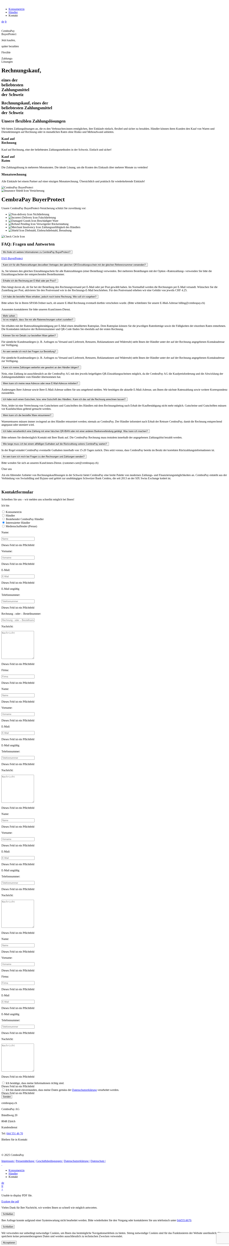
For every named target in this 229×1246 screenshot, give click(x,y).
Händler (13, 12)
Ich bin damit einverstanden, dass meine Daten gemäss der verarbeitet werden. (62, 1089)
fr (6, 21)
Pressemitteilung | (25, 1161)
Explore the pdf (10, 1201)
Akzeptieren (9, 1242)
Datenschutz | (98, 1161)
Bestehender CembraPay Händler (24, 519)
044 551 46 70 (14, 1133)
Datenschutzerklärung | (77, 1161)
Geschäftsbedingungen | (49, 1161)
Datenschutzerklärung (84, 1089)
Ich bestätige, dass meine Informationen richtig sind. (35, 1083)
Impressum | (8, 1161)
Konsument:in (17, 9)
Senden (7, 1096)
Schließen (8, 1214)
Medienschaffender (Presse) (21, 526)
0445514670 (184, 1220)
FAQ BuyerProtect (12, 258)
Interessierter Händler (17, 522)
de (2, 21)
